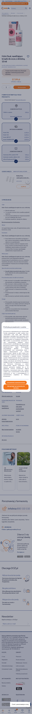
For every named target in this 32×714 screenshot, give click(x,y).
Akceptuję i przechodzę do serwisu (16, 387)
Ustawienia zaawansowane (16, 382)
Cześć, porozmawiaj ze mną (20, 704)
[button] (29, 702)
